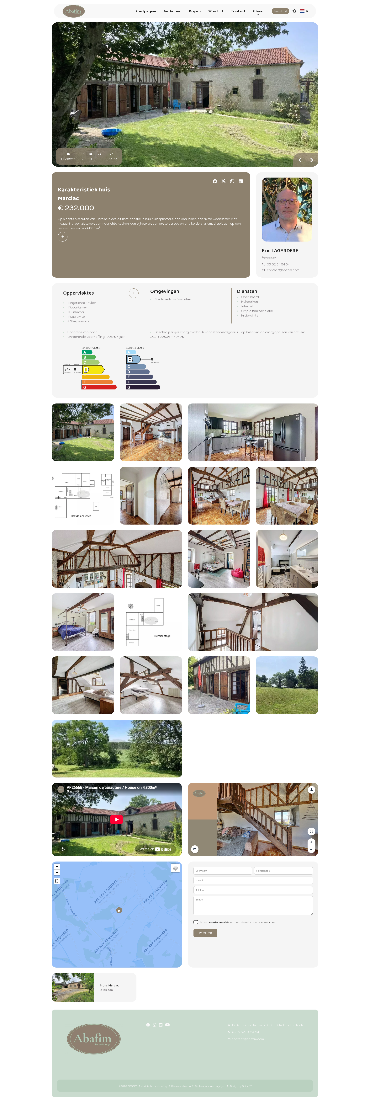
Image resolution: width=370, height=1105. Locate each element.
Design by (241, 1086)
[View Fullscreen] (57, 881)
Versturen (205, 933)
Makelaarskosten (181, 1086)
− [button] (57, 872)
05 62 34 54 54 (278, 264)
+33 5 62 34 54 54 (245, 1032)
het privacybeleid (218, 922)
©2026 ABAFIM (128, 1086)
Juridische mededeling (154, 1086)
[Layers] (175, 868)
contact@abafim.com (283, 270)
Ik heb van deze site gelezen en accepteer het (237, 922)
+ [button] (57, 866)
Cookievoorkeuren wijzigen (210, 1086)
